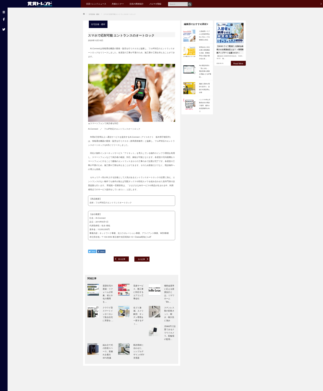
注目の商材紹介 (136, 3)
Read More (238, 63)
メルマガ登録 (155, 3)
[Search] (190, 4)
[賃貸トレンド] (40, 3)
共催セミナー (118, 3)
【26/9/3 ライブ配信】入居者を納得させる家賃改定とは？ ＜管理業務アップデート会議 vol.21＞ (230, 49)
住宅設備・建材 (98, 24)
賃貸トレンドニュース (96, 3)
